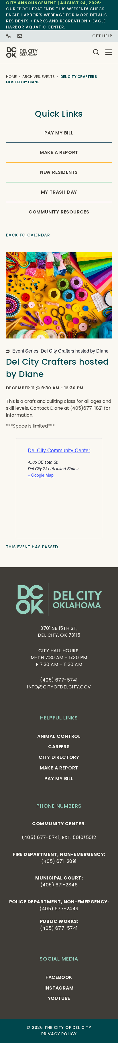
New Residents (59, 172)
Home (11, 76)
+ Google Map (41, 475)
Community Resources (59, 212)
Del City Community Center (59, 450)
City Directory (59, 757)
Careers (59, 746)
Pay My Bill (59, 133)
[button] (108, 52)
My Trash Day (59, 192)
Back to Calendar (28, 235)
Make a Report (59, 152)
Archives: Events (38, 76)
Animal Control (59, 736)
